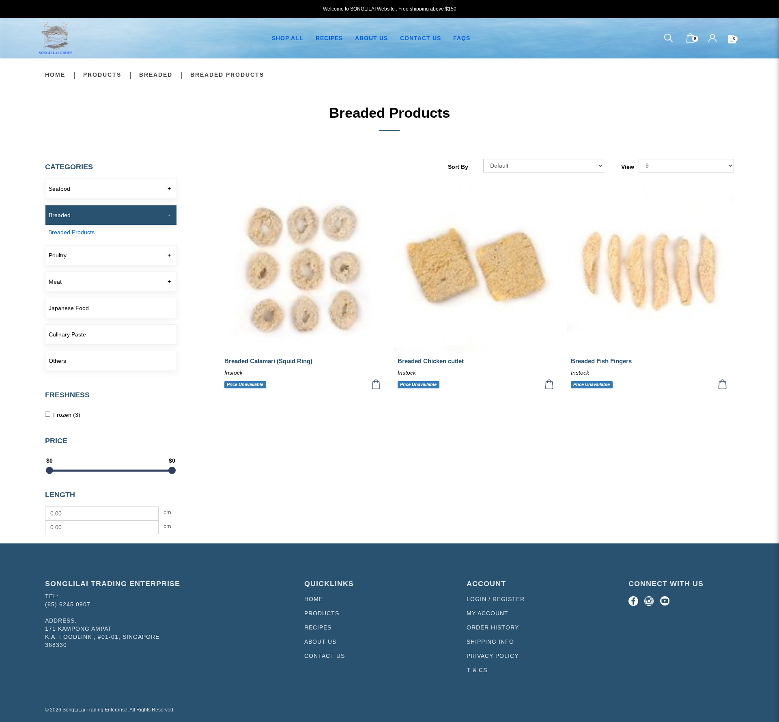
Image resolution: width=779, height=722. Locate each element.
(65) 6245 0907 (67, 604)
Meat (55, 281)
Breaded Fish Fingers (601, 361)
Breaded (155, 74)
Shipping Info (490, 641)
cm (167, 512)
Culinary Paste (67, 334)
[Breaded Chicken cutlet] (477, 268)
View (627, 167)
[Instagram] (649, 601)
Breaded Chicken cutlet (431, 361)
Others (57, 361)
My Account (487, 613)
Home (55, 74)
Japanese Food (69, 308)
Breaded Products (227, 74)
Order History (493, 627)
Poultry (58, 255)
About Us (320, 641)
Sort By (458, 167)
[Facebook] (633, 601)
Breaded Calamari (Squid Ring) (268, 361)
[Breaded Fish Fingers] (650, 268)
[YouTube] (665, 601)
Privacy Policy (493, 656)
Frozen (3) (66, 415)
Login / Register (496, 599)
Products (102, 74)
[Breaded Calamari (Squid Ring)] (303, 268)
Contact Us (324, 656)
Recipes (317, 627)
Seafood (59, 188)
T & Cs (477, 670)
